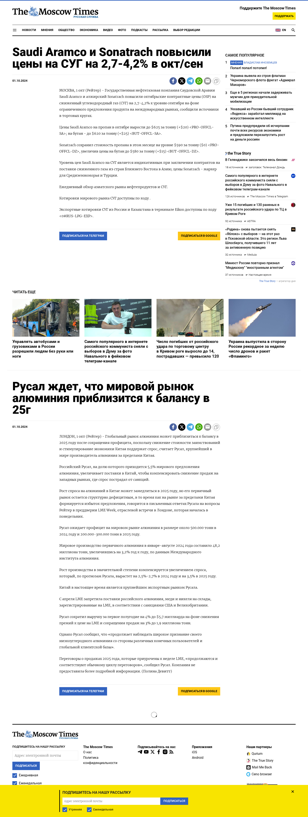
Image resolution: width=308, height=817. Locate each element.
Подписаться (154, 433)
